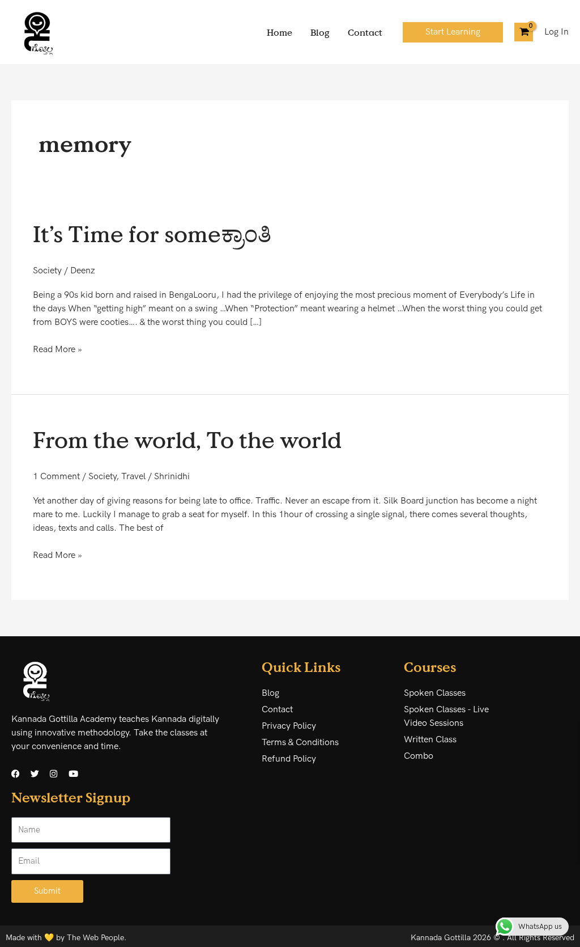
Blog (320, 32)
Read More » (57, 349)
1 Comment (56, 476)
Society (47, 270)
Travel (133, 476)
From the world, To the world (187, 439)
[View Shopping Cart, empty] (523, 32)
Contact (365, 32)
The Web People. (96, 937)
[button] (453, 32)
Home (279, 32)
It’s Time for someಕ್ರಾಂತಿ (152, 233)
